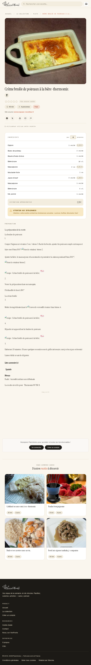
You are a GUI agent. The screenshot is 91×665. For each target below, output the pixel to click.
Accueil (8, 14)
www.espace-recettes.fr (24, 112)
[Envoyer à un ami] (25, 118)
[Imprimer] (20, 118)
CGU (4, 646)
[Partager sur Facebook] (7, 118)
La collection (22, 14)
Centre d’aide (7, 625)
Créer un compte (8, 615)
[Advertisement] (45, 410)
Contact (5, 629)
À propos (5, 642)
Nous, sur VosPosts (10, 633)
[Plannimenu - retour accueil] (11, 587)
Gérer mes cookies (28, 660)
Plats (35, 14)
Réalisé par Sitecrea (46, 660)
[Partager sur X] (12, 118)
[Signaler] (31, 118)
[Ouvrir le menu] (86, 4)
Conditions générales (10, 660)
